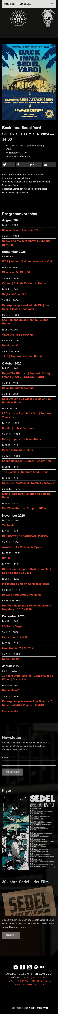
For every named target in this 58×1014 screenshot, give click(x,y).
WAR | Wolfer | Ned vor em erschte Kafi (27, 261)
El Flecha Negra (12, 626)
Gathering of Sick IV (15, 637)
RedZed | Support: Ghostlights (22, 594)
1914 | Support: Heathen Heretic (22, 356)
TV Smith (8, 525)
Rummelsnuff (10, 690)
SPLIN (6, 558)
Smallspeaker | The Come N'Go (22, 229)
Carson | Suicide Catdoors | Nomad (24, 283)
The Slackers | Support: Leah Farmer (25, 471)
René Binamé (10, 658)
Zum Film (11, 935)
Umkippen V (10, 345)
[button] (8, 164)
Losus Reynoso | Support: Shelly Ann (26, 460)
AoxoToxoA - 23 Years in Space (22, 547)
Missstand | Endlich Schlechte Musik (26, 583)
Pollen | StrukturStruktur (17, 449)
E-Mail (5, 757)
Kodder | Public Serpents (18, 428)
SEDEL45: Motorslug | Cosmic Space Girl (28, 482)
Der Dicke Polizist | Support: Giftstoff (25, 508)
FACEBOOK (36, 981)
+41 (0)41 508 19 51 (37, 977)
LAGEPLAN (22, 981)
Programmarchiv (10, 711)
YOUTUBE (27, 984)
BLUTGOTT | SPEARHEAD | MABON (25, 536)
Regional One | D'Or (15, 294)
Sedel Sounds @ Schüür (18, 387)
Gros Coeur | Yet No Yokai (18, 647)
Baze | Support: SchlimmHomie (22, 439)
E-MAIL (10, 981)
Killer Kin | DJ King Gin (16, 272)
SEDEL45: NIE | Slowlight (18, 334)
